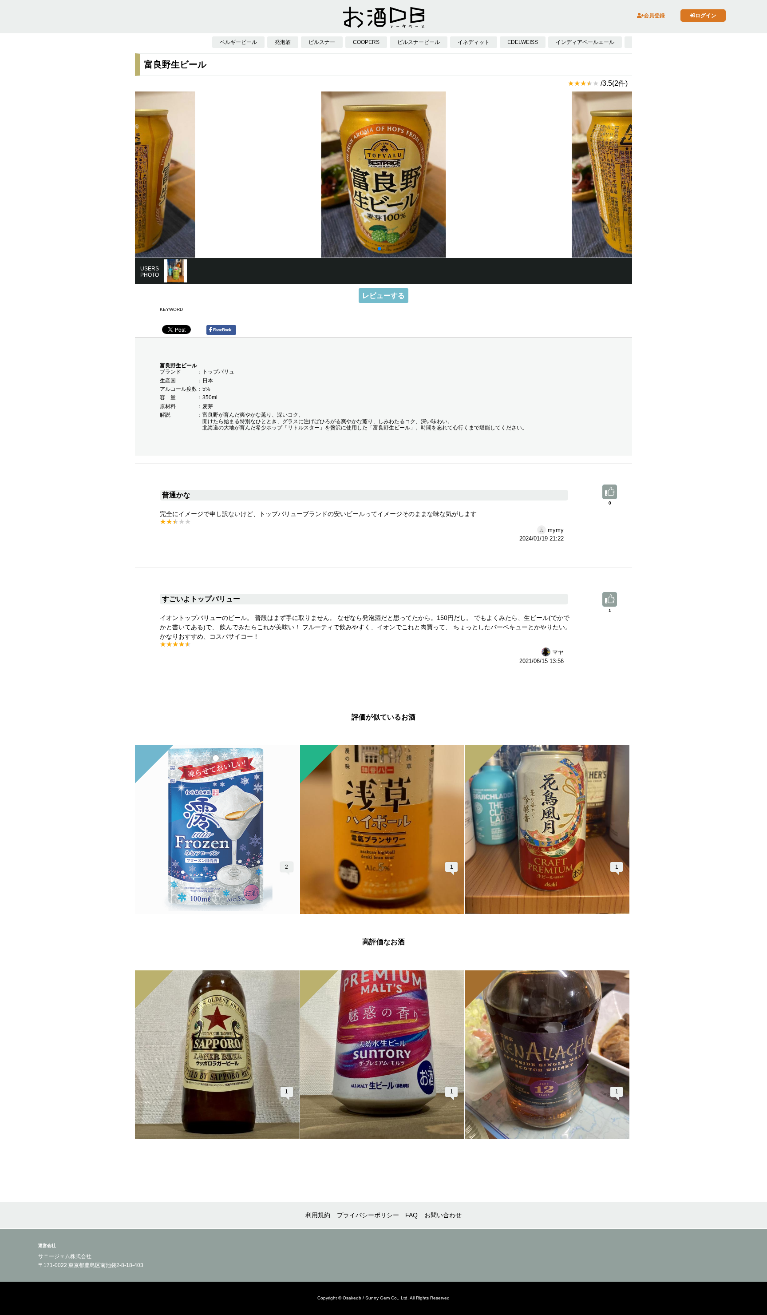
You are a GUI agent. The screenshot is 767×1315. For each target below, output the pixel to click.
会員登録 (654, 15)
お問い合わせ (443, 1215)
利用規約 (317, 1215)
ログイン (705, 15)
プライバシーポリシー (368, 1215)
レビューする (383, 295)
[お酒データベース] (384, 17)
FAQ (411, 1215)
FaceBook (222, 329)
